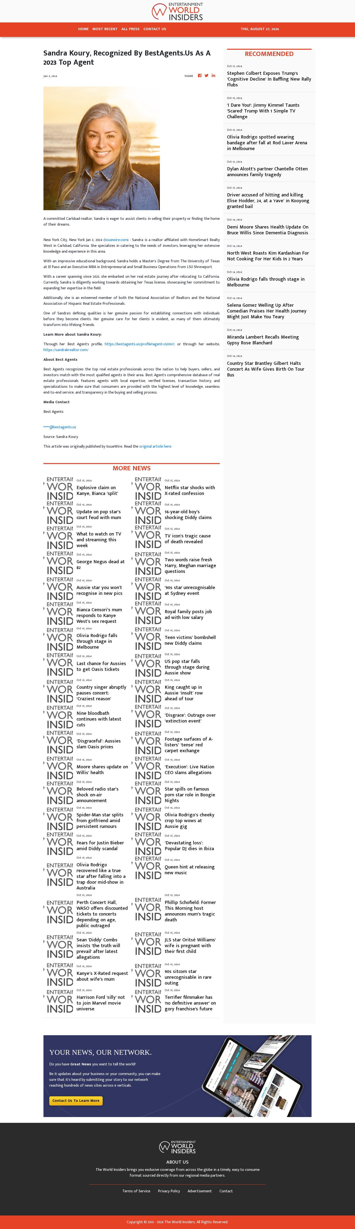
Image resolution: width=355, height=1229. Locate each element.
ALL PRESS (130, 29)
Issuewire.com (116, 240)
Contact (226, 1191)
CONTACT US (154, 29)
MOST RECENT (105, 29)
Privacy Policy (169, 1191)
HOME (83, 29)
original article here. (155, 446)
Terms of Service (136, 1191)
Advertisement (200, 1191)
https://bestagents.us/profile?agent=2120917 (139, 344)
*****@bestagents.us (59, 427)
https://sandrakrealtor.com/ (65, 350)
